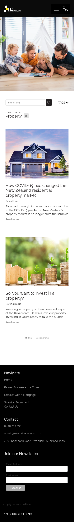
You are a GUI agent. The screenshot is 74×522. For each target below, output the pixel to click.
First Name (12, 475)
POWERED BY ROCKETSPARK (17, 513)
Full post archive (42, 337)
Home (8, 379)
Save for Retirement (16, 402)
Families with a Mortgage (20, 395)
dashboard (27, 504)
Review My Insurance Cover (22, 387)
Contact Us (11, 406)
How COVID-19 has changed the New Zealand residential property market (36, 190)
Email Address (14, 464)
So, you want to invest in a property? (30, 295)
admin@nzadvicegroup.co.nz (22, 433)
